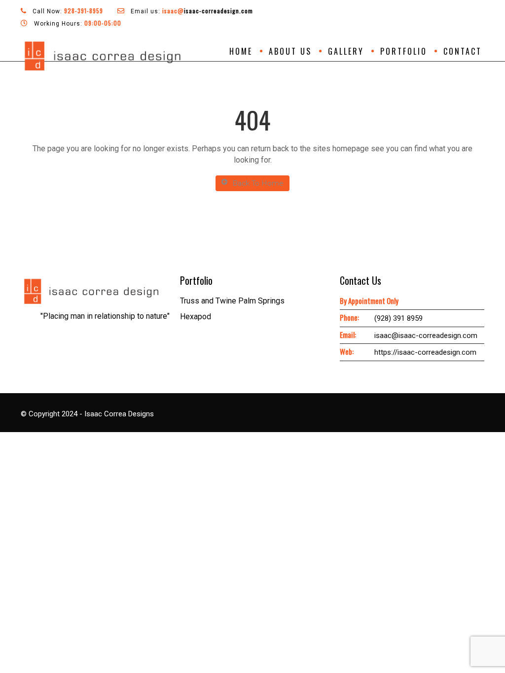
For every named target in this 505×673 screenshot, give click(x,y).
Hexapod (195, 316)
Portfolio (403, 51)
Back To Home (258, 183)
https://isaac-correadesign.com (425, 352)
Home (240, 51)
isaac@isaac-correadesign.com (425, 335)
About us (290, 51)
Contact (462, 51)
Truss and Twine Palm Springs (232, 300)
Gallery (346, 51)
